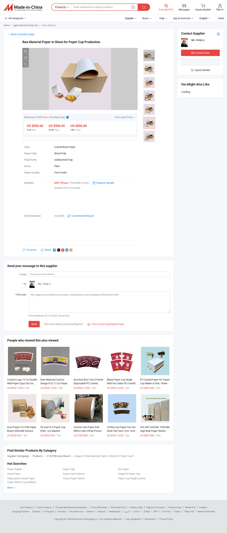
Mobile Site (190, 507)
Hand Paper (13, 473)
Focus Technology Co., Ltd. (90, 519)
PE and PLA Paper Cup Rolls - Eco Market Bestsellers (52, 430)
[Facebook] (54, 250)
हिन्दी (156, 511)
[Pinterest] (62, 250)
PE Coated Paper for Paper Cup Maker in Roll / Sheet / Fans (155, 383)
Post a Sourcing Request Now (105, 324)
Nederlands (114, 511)
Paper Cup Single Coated (131, 478)
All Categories (15, 18)
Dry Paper (123, 469)
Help (161, 18)
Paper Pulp (69, 469)
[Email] (71, 250)
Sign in (219, 9)
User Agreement (133, 519)
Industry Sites (136, 507)
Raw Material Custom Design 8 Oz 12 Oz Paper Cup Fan (53, 383)
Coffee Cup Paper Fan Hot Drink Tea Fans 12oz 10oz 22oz (121, 430)
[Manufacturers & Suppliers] (23, 7)
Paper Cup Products (74, 473)
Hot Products (26, 507)
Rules (221, 18)
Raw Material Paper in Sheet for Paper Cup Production (61, 42)
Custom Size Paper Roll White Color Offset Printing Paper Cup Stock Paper (88, 430)
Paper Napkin (14, 469)
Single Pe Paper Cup (129, 473)
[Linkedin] (66, 250)
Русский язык (76, 511)
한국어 (137, 511)
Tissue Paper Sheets (74, 478)
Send (34, 324)
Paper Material (48, 25)
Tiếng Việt (189, 511)
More (10, 487)
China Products (44, 507)
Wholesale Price (118, 507)
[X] (58, 250)
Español (36, 511)
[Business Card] (218, 33)
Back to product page (22, 34)
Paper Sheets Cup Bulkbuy (21, 482)
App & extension (182, 18)
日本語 (147, 511)
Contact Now (202, 52)
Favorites (31, 249)
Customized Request (82, 215)
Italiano (90, 511)
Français (62, 511)
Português (49, 511)
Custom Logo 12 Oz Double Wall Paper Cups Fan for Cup (22, 383)
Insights (203, 507)
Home (6, 25)
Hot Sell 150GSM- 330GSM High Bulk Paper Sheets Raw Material (154, 430)
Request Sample (105, 182)
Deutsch (102, 511)
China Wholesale (99, 507)
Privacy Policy (166, 519)
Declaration (150, 519)
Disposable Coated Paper (21, 478)
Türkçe (177, 511)
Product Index (174, 507)
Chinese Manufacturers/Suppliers (71, 507)
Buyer (145, 18)
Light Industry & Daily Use (25, 25)
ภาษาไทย (165, 511)
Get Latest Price (124, 117)
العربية (127, 511)
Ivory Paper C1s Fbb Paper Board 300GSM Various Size (21, 430)
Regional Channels (155, 507)
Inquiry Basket (202, 70)
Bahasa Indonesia (206, 511)
